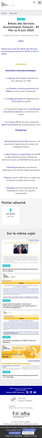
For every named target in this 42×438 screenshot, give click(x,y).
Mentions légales (24, 422)
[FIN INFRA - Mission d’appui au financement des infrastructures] (21, 414)
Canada (21, 41)
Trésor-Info (13, 13)
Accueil (4, 13)
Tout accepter (30, 430)
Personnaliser (28, 433)
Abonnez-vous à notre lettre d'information (21, 389)
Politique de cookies (31, 424)
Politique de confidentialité (13, 424)
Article (21, 19)
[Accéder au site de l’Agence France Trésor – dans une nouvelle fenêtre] (21, 399)
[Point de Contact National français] (21, 407)
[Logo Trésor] (18, 5)
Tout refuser (15, 433)
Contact (14, 422)
